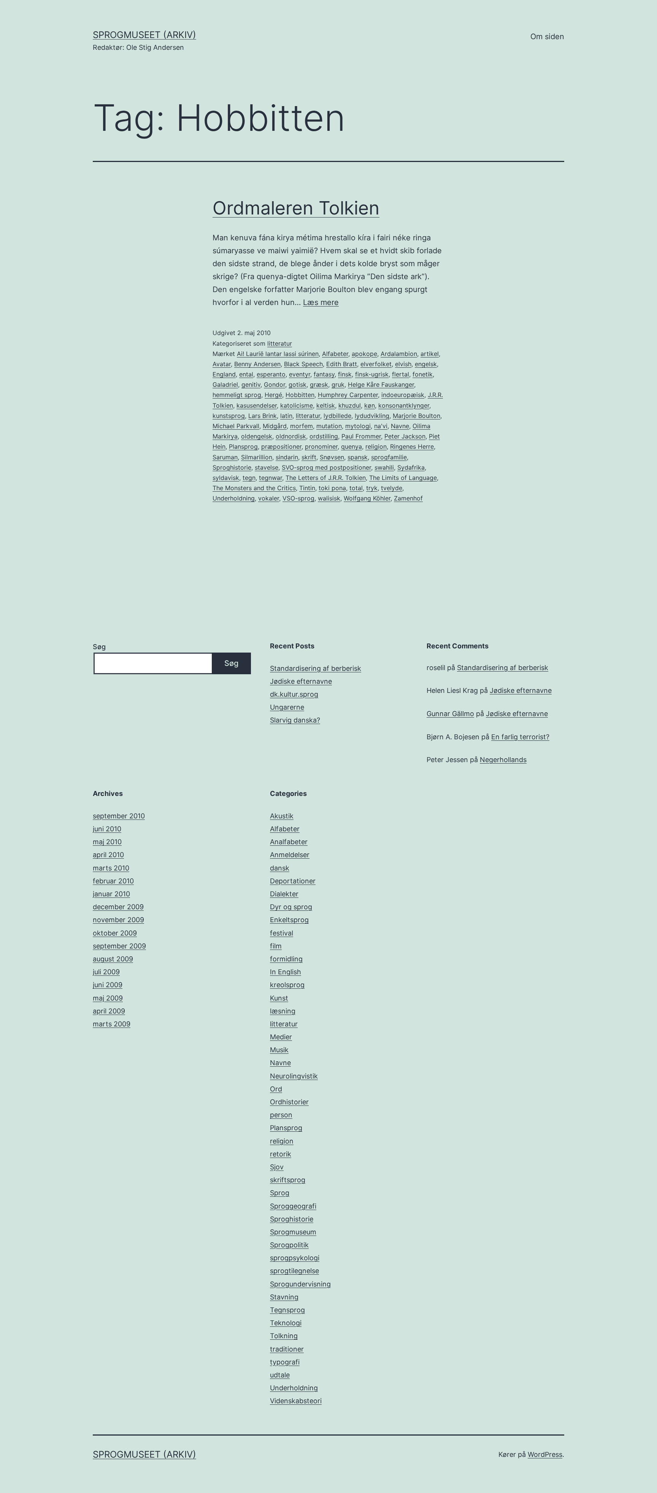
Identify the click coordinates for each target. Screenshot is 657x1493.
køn (369, 405)
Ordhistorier (289, 1102)
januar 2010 (111, 894)
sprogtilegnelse (294, 1271)
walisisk (329, 498)
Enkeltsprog (289, 920)
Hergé (273, 395)
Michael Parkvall (236, 426)
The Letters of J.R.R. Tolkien (326, 477)
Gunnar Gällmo (450, 714)
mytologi (358, 426)
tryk (372, 488)
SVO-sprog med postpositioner (326, 467)
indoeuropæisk (402, 395)
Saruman (225, 457)
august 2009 (113, 959)
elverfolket (376, 364)
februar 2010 (113, 881)
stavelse (266, 467)
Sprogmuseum (293, 1232)
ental (246, 374)
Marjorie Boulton (416, 415)
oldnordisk (291, 436)
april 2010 (108, 855)
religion (376, 446)
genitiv (250, 384)
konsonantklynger (403, 405)
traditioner (287, 1349)
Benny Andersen (257, 364)
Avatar (222, 364)
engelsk (426, 364)
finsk (345, 374)
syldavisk (226, 477)
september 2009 (119, 946)
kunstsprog (229, 415)
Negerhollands (503, 760)
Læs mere (321, 302)
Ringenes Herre (412, 446)
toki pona (332, 488)
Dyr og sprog (291, 907)
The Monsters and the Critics (254, 488)
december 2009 (118, 907)
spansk (358, 457)
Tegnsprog (287, 1310)
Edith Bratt (341, 364)
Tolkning (284, 1336)
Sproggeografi (293, 1206)
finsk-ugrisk (372, 374)
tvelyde (391, 488)
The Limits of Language (403, 477)
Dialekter (284, 894)
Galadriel (225, 384)
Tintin (307, 488)
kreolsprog (287, 985)
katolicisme (296, 405)
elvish (403, 364)
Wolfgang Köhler (367, 498)
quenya (351, 446)
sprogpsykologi (294, 1258)
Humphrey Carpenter (348, 395)
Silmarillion (256, 457)
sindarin (287, 457)
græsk (319, 384)
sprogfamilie (389, 457)
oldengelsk (256, 436)
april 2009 (109, 1011)
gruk (338, 384)
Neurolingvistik (294, 1076)
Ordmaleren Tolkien (296, 208)
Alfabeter (335, 353)
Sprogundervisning (300, 1284)
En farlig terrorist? (520, 737)
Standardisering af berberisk (315, 668)
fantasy (324, 374)
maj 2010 (107, 842)
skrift (309, 457)
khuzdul (349, 405)
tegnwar (270, 477)
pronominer (321, 446)
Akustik (282, 816)
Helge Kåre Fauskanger (381, 384)
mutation (329, 426)
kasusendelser (256, 405)
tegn (249, 477)
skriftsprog (287, 1180)
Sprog (279, 1193)
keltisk (325, 405)
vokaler (268, 498)
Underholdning (234, 498)
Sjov (277, 1167)
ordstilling (323, 436)
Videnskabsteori (296, 1401)
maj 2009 (108, 998)
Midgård (275, 426)
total (356, 488)
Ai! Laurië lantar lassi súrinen (278, 353)
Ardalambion (399, 353)
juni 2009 (107, 985)
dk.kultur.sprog (294, 694)
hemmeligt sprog (237, 395)
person (281, 1115)
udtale (280, 1375)
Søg (99, 647)
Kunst (279, 998)
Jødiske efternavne (301, 681)
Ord (276, 1089)
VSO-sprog (298, 498)
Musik (279, 1050)
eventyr (299, 374)
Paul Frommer (361, 436)
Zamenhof (408, 498)
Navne (400, 426)
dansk (279, 868)
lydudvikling (372, 415)
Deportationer (293, 881)
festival (281, 933)
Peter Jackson (404, 436)
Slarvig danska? (295, 720)
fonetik (423, 374)
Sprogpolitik (289, 1245)
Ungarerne (287, 707)
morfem (301, 426)
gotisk (297, 384)
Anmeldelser (289, 855)
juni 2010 (107, 829)
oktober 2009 (115, 933)
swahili (384, 467)
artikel (430, 353)
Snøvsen (332, 457)
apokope (364, 353)
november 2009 (118, 920)
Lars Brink (262, 415)
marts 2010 (111, 868)
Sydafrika (411, 467)
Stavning (284, 1297)
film (276, 946)
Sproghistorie (232, 467)
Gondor (274, 384)
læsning (282, 1011)
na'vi (380, 426)
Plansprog (243, 446)
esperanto (271, 374)
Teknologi (286, 1323)
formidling (286, 959)
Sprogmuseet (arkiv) (144, 34)
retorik (280, 1154)
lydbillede (337, 415)
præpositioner (281, 446)
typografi (285, 1362)
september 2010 (119, 816)
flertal (400, 374)
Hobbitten (300, 395)
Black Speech (303, 364)
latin (286, 415)
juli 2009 (106, 972)
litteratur (279, 343)
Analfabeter (289, 842)
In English (285, 972)
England (224, 374)
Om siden (547, 36)
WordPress (545, 1454)
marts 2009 (111, 1024)
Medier (281, 1037)
